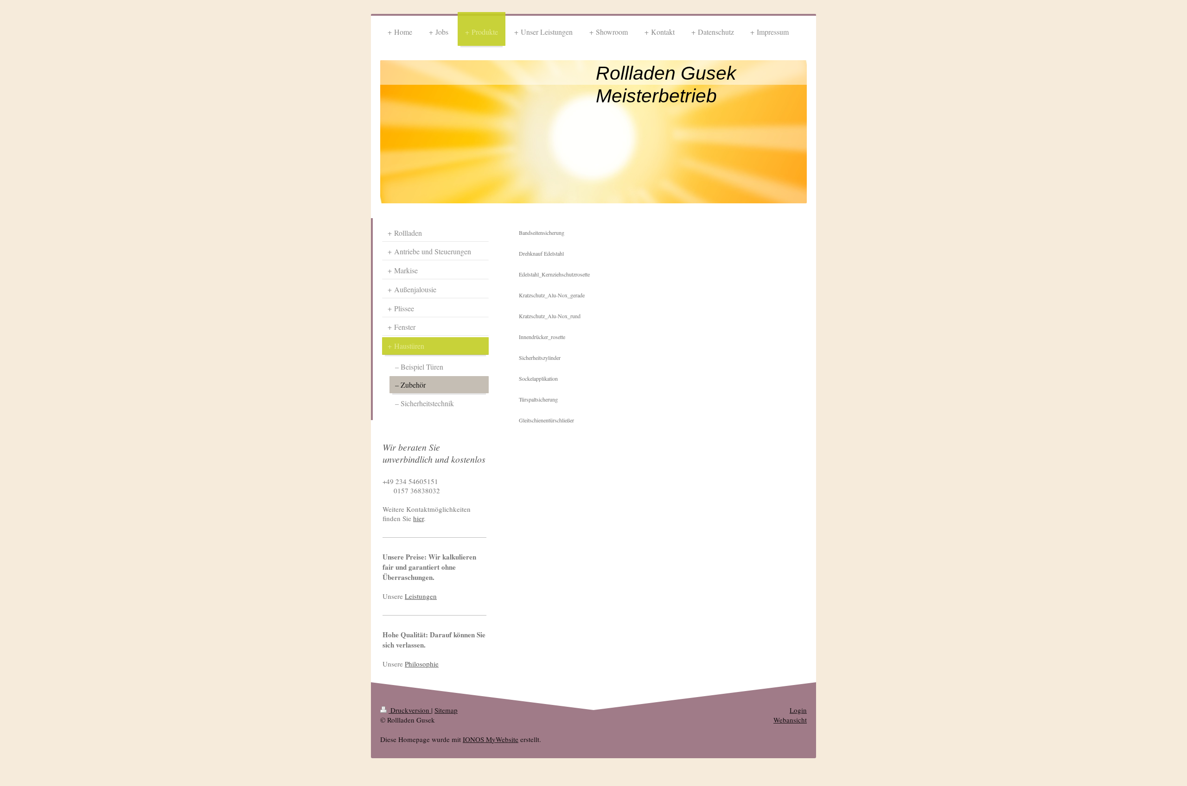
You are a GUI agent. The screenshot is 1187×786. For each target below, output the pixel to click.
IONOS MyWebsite (490, 739)
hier (418, 518)
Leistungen (421, 596)
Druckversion (410, 710)
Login (798, 710)
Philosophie (422, 663)
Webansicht (790, 719)
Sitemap (446, 710)
